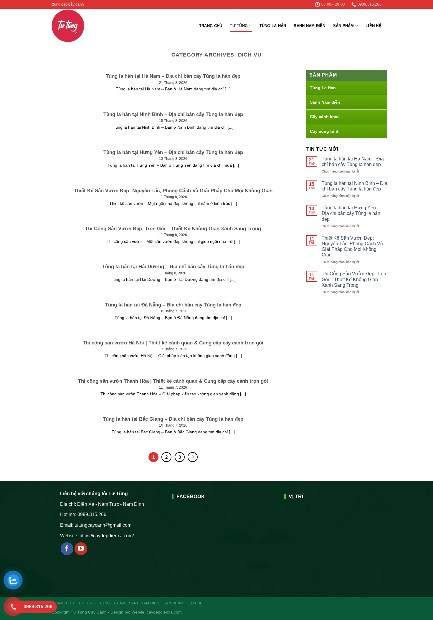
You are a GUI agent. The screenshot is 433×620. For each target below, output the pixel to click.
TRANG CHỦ (210, 26)
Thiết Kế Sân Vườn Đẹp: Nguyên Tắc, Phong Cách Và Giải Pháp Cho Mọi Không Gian (352, 247)
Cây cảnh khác (325, 116)
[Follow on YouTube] (81, 548)
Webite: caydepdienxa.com (156, 612)
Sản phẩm (343, 26)
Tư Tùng (239, 26)
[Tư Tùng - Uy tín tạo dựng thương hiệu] (80, 26)
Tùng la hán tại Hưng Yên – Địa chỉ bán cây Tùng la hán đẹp (351, 213)
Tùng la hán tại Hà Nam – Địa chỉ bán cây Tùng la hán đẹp (353, 161)
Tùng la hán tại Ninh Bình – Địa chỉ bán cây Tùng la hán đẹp (354, 186)
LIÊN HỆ (373, 26)
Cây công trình (325, 131)
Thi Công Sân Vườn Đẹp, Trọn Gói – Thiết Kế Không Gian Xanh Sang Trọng (354, 279)
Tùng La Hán (273, 26)
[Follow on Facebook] (67, 548)
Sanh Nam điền (309, 26)
